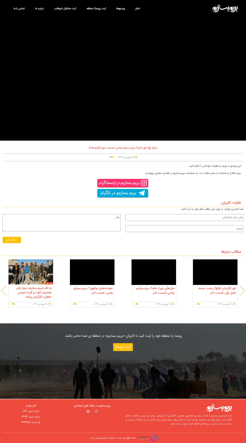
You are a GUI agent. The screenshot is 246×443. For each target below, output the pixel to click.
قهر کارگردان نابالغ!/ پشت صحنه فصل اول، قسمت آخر (217, 290)
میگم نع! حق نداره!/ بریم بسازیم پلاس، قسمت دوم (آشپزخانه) (123, 148)
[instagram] (96, 411)
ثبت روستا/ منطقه (96, 8)
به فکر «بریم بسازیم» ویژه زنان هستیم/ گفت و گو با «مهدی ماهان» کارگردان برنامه (33, 293)
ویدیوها (120, 8)
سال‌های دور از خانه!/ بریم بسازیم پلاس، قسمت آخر (155, 290)
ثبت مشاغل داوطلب (65, 8)
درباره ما (39, 8)
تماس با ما (19, 8)
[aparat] (88, 411)
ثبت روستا (123, 347)
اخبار (137, 8)
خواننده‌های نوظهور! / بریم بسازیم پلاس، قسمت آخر (93, 290)
